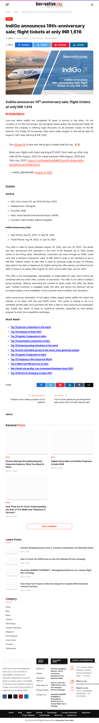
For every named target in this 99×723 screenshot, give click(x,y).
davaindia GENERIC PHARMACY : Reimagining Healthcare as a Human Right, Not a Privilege (56, 571)
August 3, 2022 (43, 172)
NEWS (9, 19)
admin (10, 38)
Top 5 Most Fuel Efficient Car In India (29, 363)
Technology (10, 623)
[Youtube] (21, 696)
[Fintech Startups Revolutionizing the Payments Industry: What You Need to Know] (27, 442)
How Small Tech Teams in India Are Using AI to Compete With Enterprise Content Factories (54, 585)
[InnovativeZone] (49, 4)
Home (8, 607)
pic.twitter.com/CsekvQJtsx (24, 164)
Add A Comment (49, 526)
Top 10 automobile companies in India (30, 341)
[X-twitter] (10, 696)
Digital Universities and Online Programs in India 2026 (71, 462)
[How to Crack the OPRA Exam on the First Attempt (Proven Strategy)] (12, 561)
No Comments (38, 38)
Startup (9, 619)
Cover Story (11, 640)
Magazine (10, 632)
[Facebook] (5, 696)
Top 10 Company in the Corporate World (31, 359)
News (8, 615)
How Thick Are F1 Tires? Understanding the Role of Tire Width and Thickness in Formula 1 (26, 509)
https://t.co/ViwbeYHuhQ (42, 160)
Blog (8, 457)
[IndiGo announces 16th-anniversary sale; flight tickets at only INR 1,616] (49, 94)
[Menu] (7, 5)
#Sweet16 (19, 144)
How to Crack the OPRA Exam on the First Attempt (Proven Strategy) (52, 559)
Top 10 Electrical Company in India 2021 (31, 373)
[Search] (92, 5)
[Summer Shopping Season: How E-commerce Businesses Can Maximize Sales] (12, 549)
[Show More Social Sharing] (90, 44)
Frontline (9, 644)
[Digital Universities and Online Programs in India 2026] (72, 442)
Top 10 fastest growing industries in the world (34, 345)
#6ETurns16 (62, 160)
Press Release (11, 636)
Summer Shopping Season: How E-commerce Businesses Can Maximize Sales (56, 548)
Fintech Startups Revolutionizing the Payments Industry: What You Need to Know (25, 464)
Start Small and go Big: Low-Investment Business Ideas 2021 (42, 368)
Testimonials (11, 648)
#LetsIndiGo (77, 160)
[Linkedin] (26, 696)
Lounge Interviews (13, 627)
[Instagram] (15, 696)
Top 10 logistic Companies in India (28, 336)
